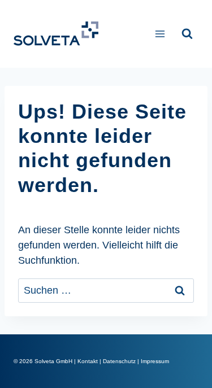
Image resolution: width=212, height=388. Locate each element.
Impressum (155, 361)
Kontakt (87, 361)
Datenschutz (119, 361)
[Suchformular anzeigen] (187, 34)
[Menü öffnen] (159, 33)
